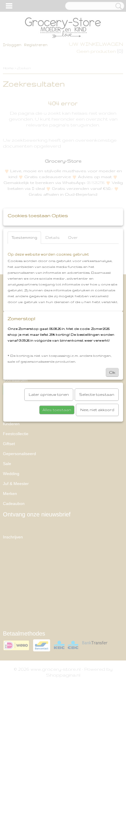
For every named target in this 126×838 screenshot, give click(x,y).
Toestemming (24, 237)
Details (52, 237)
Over (73, 237)
